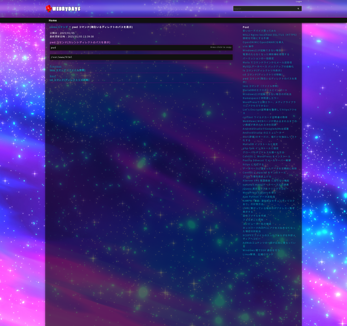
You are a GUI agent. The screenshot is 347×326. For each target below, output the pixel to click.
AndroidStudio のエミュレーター (263, 132)
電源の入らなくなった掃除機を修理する (266, 54)
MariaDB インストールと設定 (260, 144)
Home (53, 20)
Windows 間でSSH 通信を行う (261, 250)
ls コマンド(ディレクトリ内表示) (262, 70)
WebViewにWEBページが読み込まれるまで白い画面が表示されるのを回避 (270, 122)
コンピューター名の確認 (257, 223)
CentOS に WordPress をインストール (266, 156)
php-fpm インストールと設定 (261, 148)
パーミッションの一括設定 (258, 58)
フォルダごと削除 (253, 219)
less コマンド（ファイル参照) (261, 86)
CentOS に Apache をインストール (264, 172)
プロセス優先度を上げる (257, 176)
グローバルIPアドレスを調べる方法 (263, 152)
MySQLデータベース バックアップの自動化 (268, 66)
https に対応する (253, 164)
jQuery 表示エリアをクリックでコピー (266, 188)
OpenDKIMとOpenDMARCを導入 (263, 42)
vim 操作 (248, 46)
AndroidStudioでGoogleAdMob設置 (266, 128)
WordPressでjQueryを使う (259, 192)
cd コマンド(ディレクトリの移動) (263, 74)
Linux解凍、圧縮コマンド (258, 254)
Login (299, 1)
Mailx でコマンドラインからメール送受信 (267, 62)
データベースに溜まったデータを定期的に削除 (270, 168)
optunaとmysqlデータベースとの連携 (266, 184)
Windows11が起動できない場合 (262, 50)
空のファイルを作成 (254, 215)
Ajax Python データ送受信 (259, 196)
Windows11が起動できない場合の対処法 (267, 94)
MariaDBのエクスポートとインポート (265, 90)
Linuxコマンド (59, 27)
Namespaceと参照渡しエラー (261, 98)
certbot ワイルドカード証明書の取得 (265, 117)
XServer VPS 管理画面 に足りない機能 (266, 180)
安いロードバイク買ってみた (259, 30)
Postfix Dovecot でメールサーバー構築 (267, 160)
